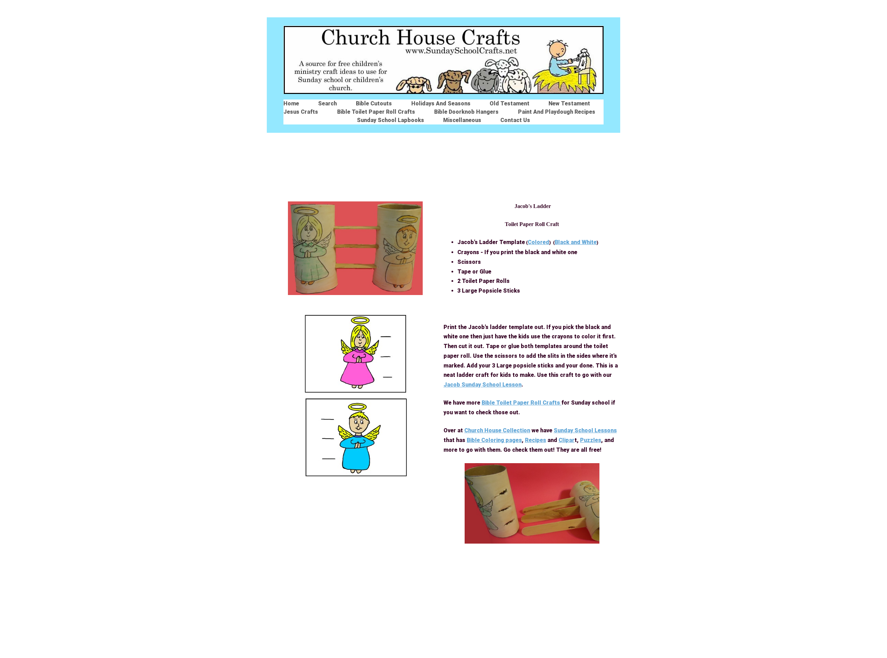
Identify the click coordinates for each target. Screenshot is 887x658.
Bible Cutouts (374, 103)
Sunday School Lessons (585, 430)
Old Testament (509, 103)
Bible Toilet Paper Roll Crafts (376, 112)
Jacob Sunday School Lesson (482, 384)
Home (291, 103)
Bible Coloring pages (494, 440)
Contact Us (515, 120)
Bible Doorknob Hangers (466, 112)
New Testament (569, 103)
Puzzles (590, 440)
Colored (538, 242)
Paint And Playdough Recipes (556, 112)
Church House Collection (497, 430)
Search (327, 103)
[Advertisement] (443, 166)
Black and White (576, 242)
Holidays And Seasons (441, 103)
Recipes (535, 440)
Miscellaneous (462, 120)
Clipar (566, 440)
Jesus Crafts (300, 112)
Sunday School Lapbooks (390, 120)
